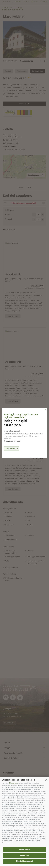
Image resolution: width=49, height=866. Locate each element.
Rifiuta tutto (24, 855)
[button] (46, 780)
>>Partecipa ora (11, 448)
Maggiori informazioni (24, 861)
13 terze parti (13, 783)
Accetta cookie (24, 850)
